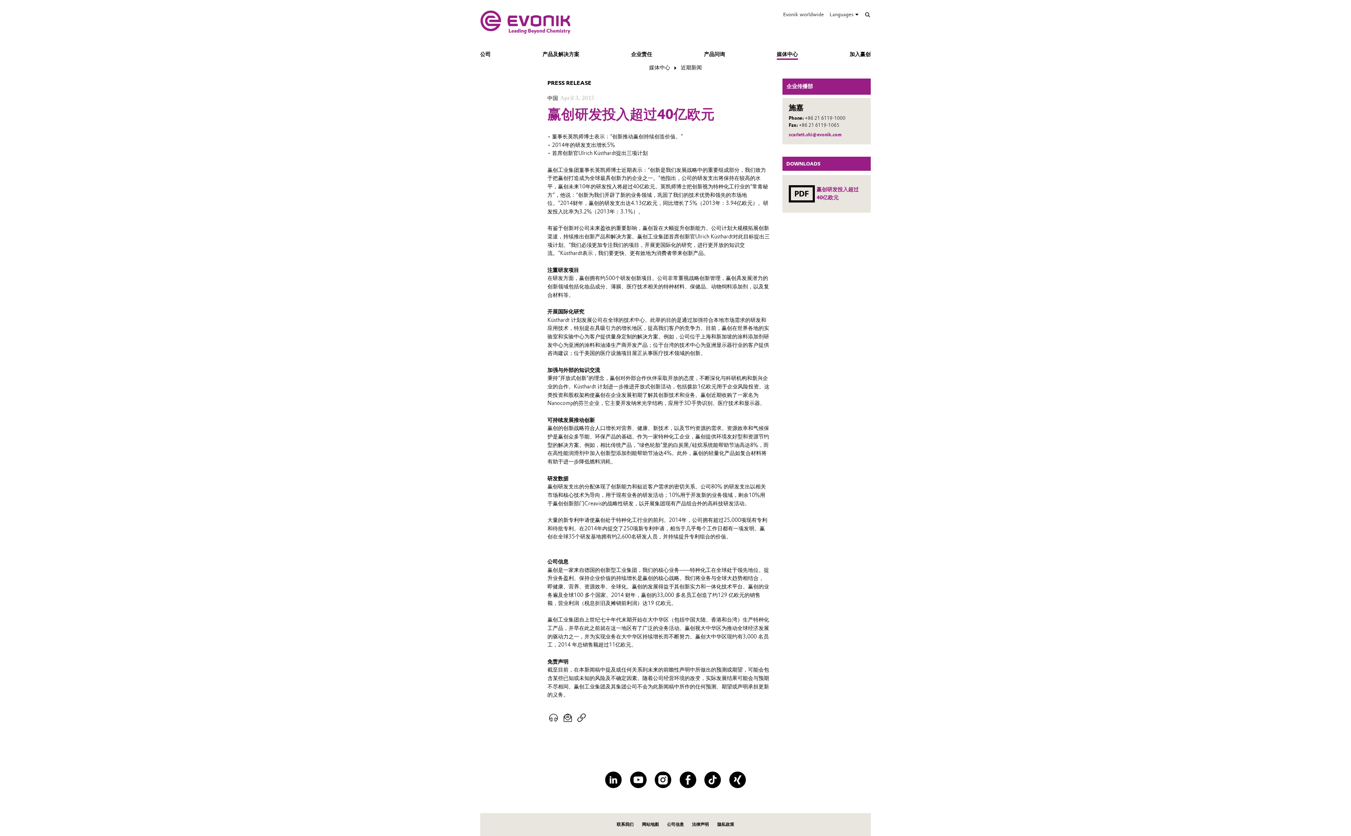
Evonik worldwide (803, 14)
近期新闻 (691, 67)
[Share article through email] (568, 718)
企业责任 (641, 54)
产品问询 (714, 54)
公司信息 (675, 824)
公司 (485, 54)
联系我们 (625, 824)
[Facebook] (688, 780)
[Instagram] (663, 780)
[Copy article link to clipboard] (581, 718)
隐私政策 (725, 824)
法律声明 (700, 824)
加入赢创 (860, 54)
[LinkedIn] (613, 780)
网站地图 (650, 824)
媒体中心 (787, 54)
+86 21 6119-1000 (825, 118)
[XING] (737, 780)
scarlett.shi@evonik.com (815, 134)
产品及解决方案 (561, 54)
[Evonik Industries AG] (525, 22)
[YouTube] (638, 780)
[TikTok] (712, 780)
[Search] (867, 14)
